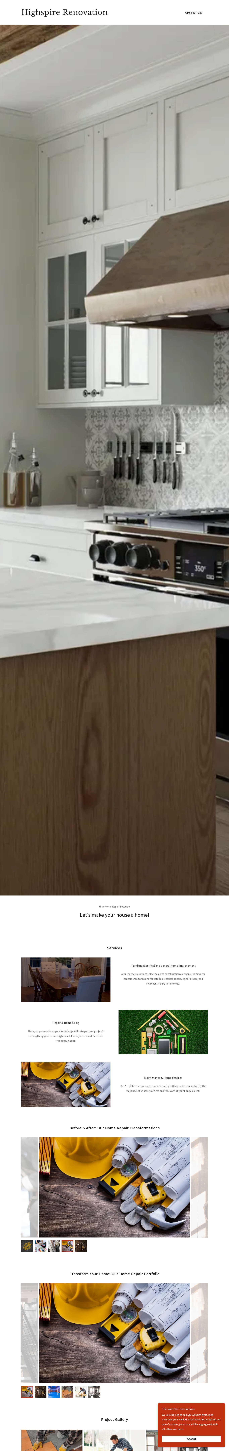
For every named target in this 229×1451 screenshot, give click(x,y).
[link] (64, 14)
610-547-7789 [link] (193, 13)
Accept (191, 1439)
